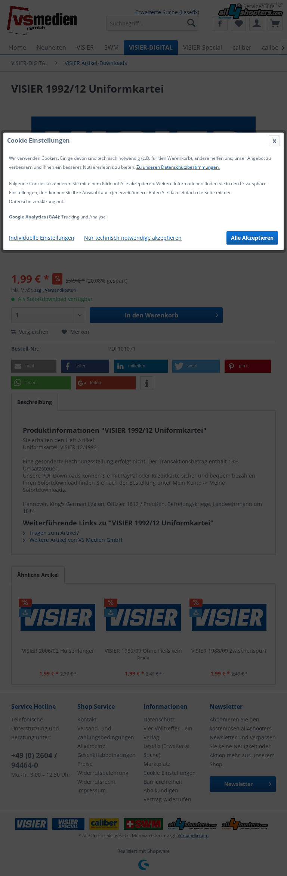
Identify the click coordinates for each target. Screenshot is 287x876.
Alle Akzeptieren (252, 237)
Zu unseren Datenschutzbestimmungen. (178, 167)
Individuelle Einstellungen (41, 237)
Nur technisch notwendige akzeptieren (133, 237)
